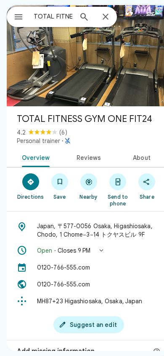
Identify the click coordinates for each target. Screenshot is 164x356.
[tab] (34, 157)
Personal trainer (38, 141)
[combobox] (53, 16)
